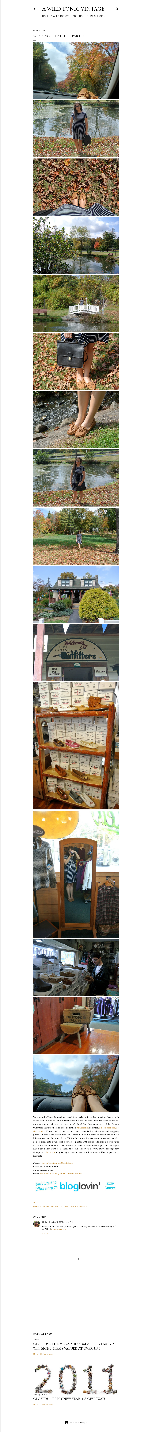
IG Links (91, 16)
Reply (45, 1233)
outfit (61, 1206)
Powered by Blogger (78, 1423)
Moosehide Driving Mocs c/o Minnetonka (61, 1173)
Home (45, 16)
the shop (50, 1152)
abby (45, 1222)
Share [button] (35, 1202)
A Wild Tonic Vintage (73, 8)
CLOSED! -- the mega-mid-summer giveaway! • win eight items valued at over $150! (73, 1346)
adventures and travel (48, 1206)
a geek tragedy (58, 1229)
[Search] (117, 8)
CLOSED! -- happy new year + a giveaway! (69, 1398)
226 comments (46, 1354)
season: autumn (71, 1206)
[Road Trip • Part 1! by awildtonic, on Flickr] (76, 98)
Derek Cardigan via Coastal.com (57, 1163)
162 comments (46, 1404)
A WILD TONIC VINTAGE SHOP (67, 16)
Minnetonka (83, 1127)
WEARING (83, 1206)
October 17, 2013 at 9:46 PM (61, 1222)
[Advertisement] (76, 1305)
